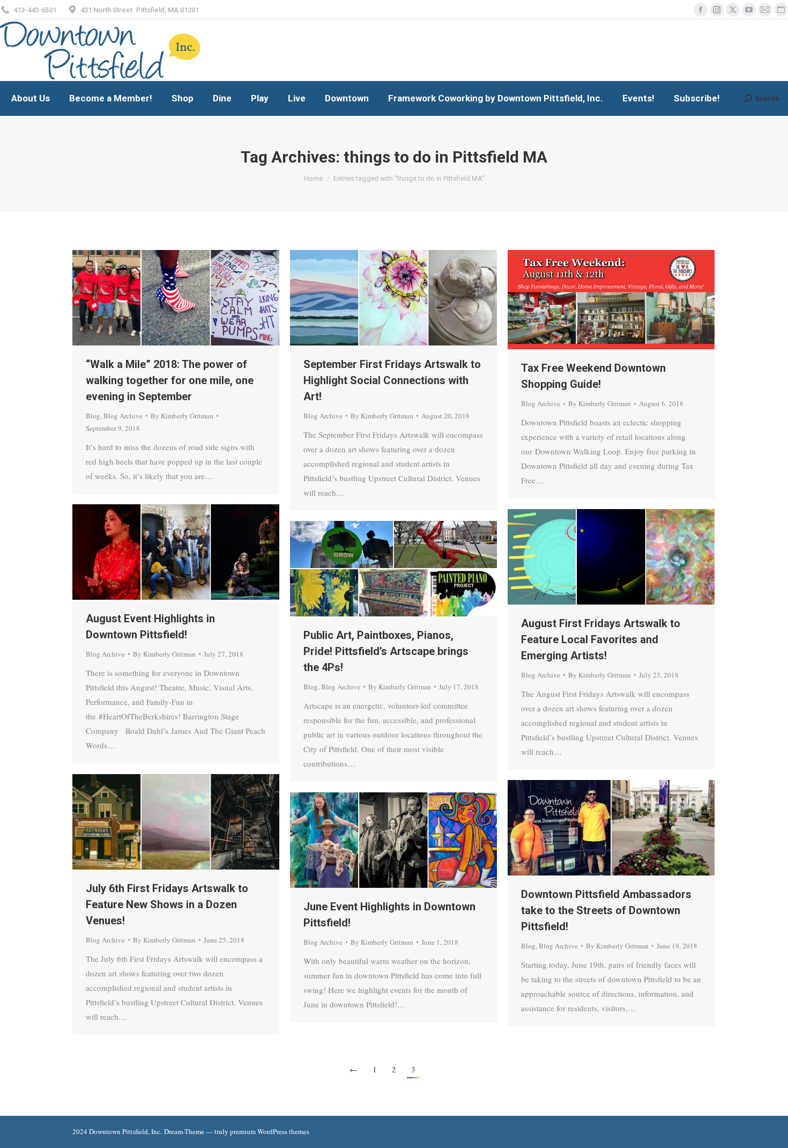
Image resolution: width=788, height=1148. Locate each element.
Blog (93, 416)
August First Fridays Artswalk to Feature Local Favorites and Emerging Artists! (600, 639)
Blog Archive (123, 416)
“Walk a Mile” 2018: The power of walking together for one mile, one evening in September (170, 380)
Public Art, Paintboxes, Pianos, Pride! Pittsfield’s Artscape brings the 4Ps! (386, 651)
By (182, 416)
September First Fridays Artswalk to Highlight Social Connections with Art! (392, 380)
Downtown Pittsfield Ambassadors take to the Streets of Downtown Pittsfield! (606, 910)
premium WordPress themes (269, 1131)
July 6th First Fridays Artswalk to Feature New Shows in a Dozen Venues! (167, 904)
